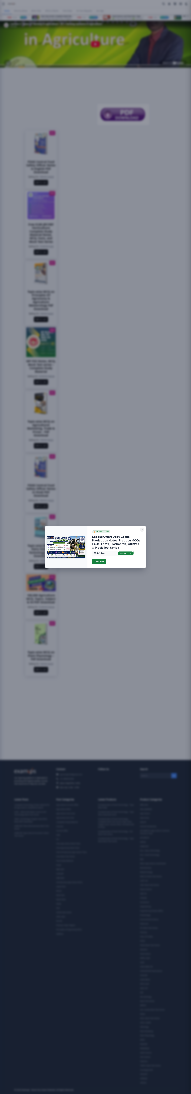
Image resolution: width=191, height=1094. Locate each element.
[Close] (142, 530)
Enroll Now (99, 561)
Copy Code (126, 553)
